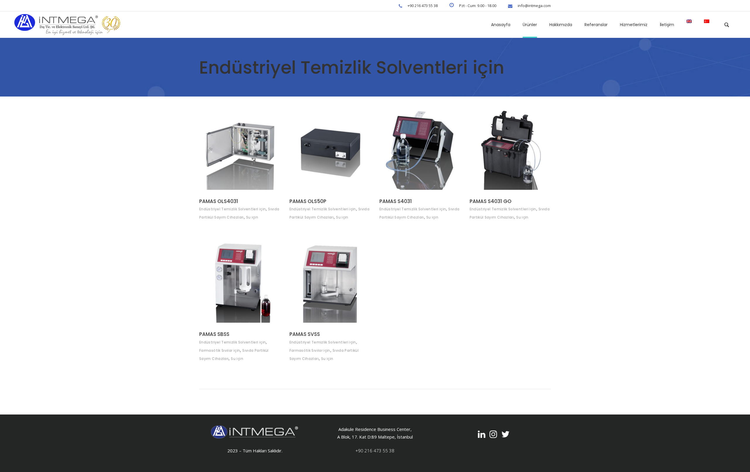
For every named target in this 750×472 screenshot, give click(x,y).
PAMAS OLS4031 (218, 201)
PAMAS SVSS (304, 334)
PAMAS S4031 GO (491, 201)
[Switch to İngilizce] (689, 24)
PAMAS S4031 (395, 201)
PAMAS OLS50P (307, 201)
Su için (252, 217)
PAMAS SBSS (214, 334)
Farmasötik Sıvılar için (219, 350)
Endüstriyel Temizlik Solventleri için (232, 209)
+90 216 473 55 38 (374, 451)
